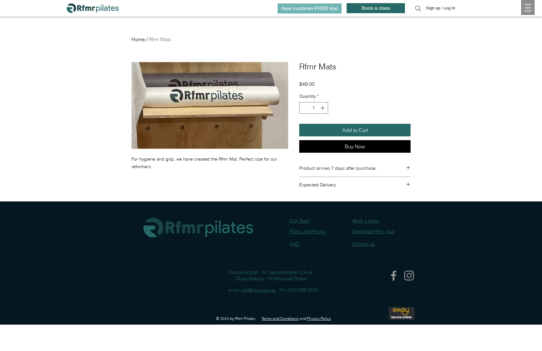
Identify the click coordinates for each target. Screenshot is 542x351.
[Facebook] (393, 275)
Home (138, 39)
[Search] (418, 8)
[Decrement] (304, 107)
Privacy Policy (319, 318)
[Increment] (323, 107)
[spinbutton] (313, 107)
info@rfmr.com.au (259, 290)
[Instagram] (409, 275)
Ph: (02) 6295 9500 (297, 290)
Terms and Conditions (280, 318)
